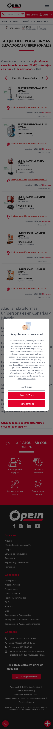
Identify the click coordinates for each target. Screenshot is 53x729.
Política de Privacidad (26, 378)
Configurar (26, 386)
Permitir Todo (26, 395)
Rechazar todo (26, 403)
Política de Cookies (33, 373)
